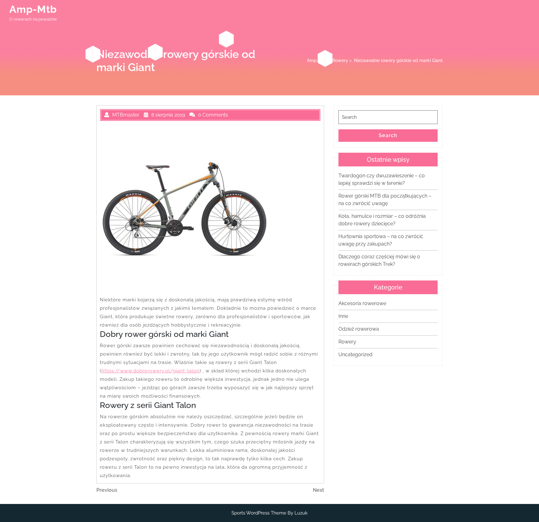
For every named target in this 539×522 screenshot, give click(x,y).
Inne (343, 316)
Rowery (340, 60)
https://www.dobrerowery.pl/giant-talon (150, 371)
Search (388, 135)
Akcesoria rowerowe (362, 303)
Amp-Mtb (33, 9)
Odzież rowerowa (358, 329)
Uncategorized (355, 354)
